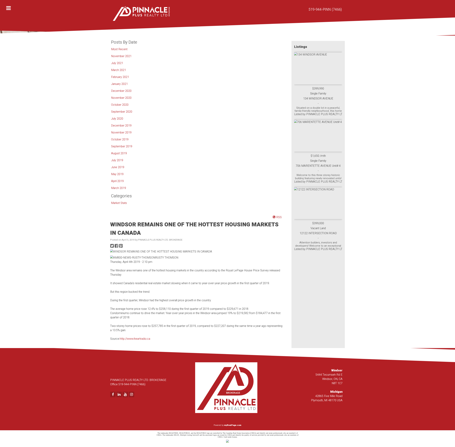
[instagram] (132, 395)
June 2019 (117, 167)
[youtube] (126, 395)
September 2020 (121, 112)
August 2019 (119, 153)
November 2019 (121, 132)
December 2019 (121, 125)
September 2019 (121, 146)
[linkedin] (119, 395)
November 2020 (121, 98)
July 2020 (117, 119)
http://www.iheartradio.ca (135, 339)
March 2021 (118, 70)
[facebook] (113, 395)
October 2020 (120, 105)
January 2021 (119, 84)
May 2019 (117, 174)
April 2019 (117, 181)
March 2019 (118, 188)
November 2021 (121, 56)
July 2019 (117, 160)
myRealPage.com (232, 425)
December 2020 (121, 91)
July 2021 (117, 63)
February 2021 (120, 77)
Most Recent (119, 49)
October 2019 (120, 139)
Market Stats (119, 203)
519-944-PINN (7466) (325, 9)
